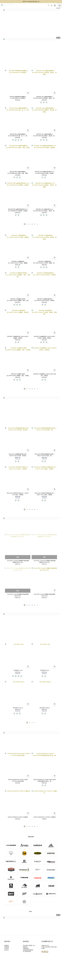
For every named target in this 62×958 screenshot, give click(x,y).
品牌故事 (6, 947)
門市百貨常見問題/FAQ (29, 945)
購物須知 (25, 947)
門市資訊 (6, 948)
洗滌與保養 (26, 948)
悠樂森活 (6, 945)
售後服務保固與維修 (28, 950)
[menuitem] (25, 224)
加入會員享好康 (27, 951)
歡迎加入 (6, 950)
